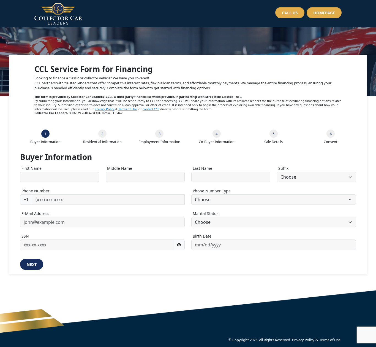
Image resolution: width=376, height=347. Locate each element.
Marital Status (206, 213)
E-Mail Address (35, 213)
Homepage (324, 12)
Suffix (283, 168)
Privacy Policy (105, 109)
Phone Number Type (212, 190)
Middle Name (119, 168)
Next (32, 264)
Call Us (290, 12)
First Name (31, 168)
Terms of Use (127, 109)
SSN (25, 236)
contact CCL (151, 109)
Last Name (202, 168)
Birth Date (202, 236)
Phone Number (35, 190)
